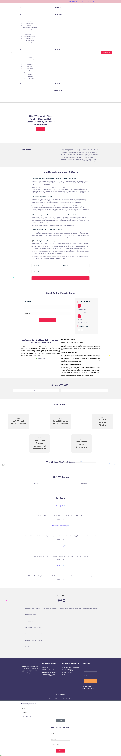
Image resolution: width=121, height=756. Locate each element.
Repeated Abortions (29, 40)
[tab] (36, 390)
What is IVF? (29, 621)
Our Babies (57, 83)
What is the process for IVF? (33, 634)
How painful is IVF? (30, 614)
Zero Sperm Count (30, 23)
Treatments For (57, 14)
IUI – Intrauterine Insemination (30, 60)
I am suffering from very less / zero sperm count (47, 241)
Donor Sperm (30, 68)
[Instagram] (82, 330)
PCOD (29, 19)
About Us (58, 7)
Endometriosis (29, 38)
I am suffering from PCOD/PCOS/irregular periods (47, 229)
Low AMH (30, 21)
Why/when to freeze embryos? (34, 647)
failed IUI (30, 29)
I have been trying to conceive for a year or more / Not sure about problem (54, 178)
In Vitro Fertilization (29, 54)
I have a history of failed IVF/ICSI (43, 197)
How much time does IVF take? (34, 640)
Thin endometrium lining (29, 36)
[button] (61, 614)
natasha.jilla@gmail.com (88, 688)
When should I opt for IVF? (33, 627)
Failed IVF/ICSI (30, 32)
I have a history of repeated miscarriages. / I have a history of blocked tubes (55, 215)
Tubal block (29, 25)
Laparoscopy (30, 64)
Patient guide (58, 90)
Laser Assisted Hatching (29, 78)
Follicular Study (29, 62)
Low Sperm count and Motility (29, 45)
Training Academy (57, 97)
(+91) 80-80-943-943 (87, 687)
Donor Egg (29, 66)
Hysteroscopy (30, 76)
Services (57, 49)
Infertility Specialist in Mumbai (30, 27)
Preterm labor (30, 42)
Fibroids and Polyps (29, 34)
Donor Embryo (30, 70)
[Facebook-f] (79, 330)
